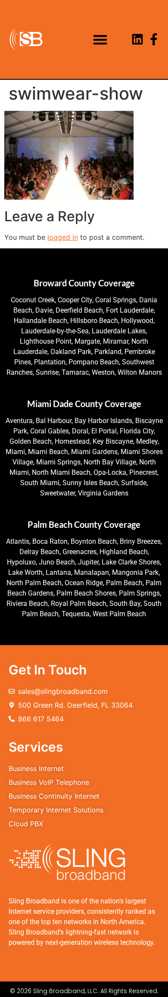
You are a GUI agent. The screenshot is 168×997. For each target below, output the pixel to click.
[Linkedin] (137, 39)
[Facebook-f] (154, 39)
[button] (100, 39)
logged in (62, 237)
